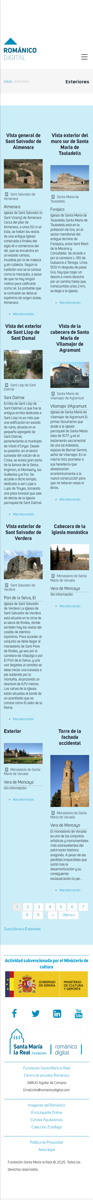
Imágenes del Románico (46, 1105)
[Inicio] (31, 49)
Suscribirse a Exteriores (22, 929)
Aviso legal (46, 1150)
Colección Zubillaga (47, 1127)
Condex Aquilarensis (46, 1120)
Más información (23, 314)
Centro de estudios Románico (46, 1075)
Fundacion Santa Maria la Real (46, 1068)
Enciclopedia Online (46, 1113)
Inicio (8, 82)
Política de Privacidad (46, 1142)
